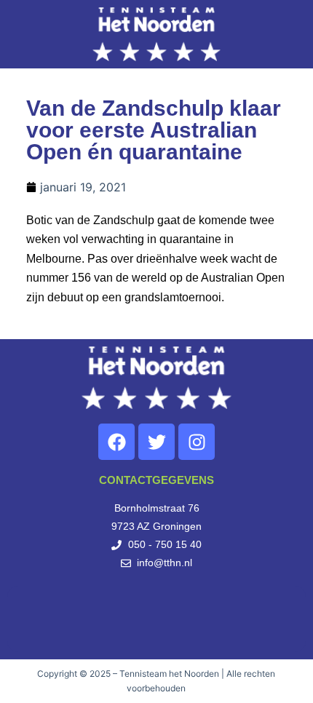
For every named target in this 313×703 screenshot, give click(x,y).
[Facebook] (116, 442)
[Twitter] (156, 442)
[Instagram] (196, 442)
